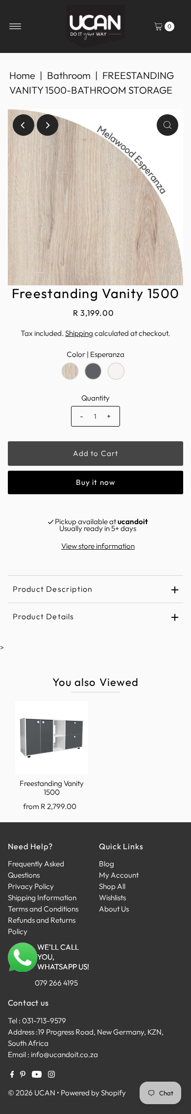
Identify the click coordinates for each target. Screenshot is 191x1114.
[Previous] (23, 125)
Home (22, 75)
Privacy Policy (31, 886)
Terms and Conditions (43, 908)
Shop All (112, 886)
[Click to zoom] (167, 125)
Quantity (95, 398)
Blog (106, 863)
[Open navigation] (15, 26)
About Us (114, 908)
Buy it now (95, 482)
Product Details (43, 616)
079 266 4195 (56, 982)
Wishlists (112, 897)
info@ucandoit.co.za (64, 1054)
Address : (23, 1032)
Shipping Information (42, 897)
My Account (119, 875)
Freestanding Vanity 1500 (52, 788)
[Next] (47, 125)
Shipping (79, 333)
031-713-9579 (44, 1020)
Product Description (53, 589)
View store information (98, 546)
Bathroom (69, 75)
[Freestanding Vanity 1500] (51, 737)
